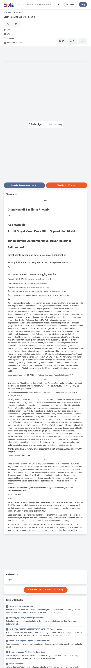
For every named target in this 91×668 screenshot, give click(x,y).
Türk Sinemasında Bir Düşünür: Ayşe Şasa (27, 652)
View (10, 580)
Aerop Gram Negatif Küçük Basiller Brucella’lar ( (29, 641)
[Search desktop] (59, 4)
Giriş (83, 4)
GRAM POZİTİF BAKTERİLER (21, 606)
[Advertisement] (47, 54)
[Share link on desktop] (7, 24)
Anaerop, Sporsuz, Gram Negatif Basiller (26, 618)
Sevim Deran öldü (16, 664)
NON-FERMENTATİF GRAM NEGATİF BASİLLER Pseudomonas (35, 629)
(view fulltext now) (54, 125)
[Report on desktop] (16, 24)
